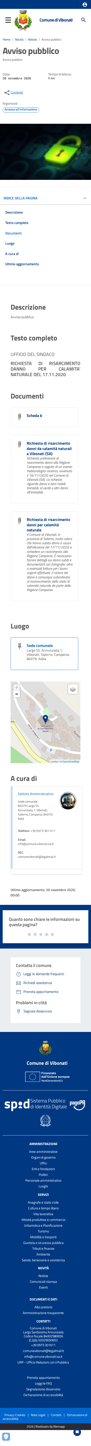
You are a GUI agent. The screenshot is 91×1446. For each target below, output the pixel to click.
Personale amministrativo (43, 1180)
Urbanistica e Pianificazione (43, 1225)
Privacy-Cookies (14, 1415)
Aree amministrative (43, 1151)
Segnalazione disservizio (43, 1389)
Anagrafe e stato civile (43, 1202)
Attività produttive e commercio (43, 1219)
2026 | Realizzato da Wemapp (46, 1426)
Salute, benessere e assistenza (43, 1260)
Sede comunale (40, 645)
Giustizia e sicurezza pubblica (43, 1242)
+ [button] (16, 687)
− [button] (16, 694)
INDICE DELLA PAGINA (21, 198)
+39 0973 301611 (43, 1345)
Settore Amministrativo (35, 793)
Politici (43, 1174)
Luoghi (43, 1186)
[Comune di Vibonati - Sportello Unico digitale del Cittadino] (23, 19)
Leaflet (54, 761)
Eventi (43, 1287)
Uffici (43, 1163)
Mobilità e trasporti (43, 1237)
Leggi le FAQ (43, 1383)
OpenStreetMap (70, 761)
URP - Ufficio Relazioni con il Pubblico (43, 1362)
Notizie (32, 39)
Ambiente (43, 1254)
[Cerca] (83, 20)
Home (6, 39)
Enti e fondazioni (43, 1168)
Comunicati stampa (43, 1281)
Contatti (43, 1321)
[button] (84, 4)
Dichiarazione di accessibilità (43, 1394)
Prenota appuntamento (43, 1377)
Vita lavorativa (43, 1213)
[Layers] (73, 689)
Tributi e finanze (43, 1248)
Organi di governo (43, 1157)
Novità (19, 39)
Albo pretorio (43, 1307)
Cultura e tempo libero (43, 1208)
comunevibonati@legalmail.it (43, 1350)
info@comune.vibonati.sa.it (43, 1356)
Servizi (43, 1194)
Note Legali (38, 1415)
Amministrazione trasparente (43, 1312)
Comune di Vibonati (56, 19)
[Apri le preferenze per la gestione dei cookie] (7, 1438)
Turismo (43, 1231)
